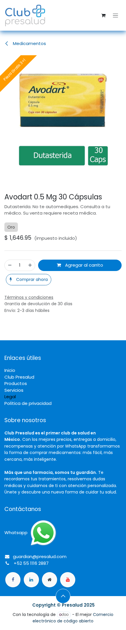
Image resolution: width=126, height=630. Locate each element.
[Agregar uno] (30, 265)
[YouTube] (67, 579)
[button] (28, 279)
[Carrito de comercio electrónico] (103, 15)
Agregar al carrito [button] (83, 265)
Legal (10, 396)
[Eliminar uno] (10, 265)
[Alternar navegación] (115, 15)
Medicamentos (29, 43)
